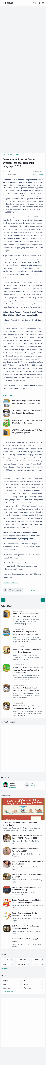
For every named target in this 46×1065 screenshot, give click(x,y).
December (6, 988)
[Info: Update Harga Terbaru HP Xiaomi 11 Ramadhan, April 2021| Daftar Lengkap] (6, 406)
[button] (38, 174)
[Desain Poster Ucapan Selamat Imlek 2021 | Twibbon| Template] (7, 906)
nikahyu (7, 3)
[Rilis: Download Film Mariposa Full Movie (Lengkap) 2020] (7, 867)
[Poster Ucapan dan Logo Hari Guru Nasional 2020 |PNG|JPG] (7, 919)
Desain (36, 959)
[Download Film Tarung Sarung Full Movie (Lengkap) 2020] (7, 880)
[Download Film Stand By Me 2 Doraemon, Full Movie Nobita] (23, 819)
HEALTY (6, 964)
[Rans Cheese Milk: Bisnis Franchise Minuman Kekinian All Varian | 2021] (6, 691)
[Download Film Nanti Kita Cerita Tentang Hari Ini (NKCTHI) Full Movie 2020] (7, 841)
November (27, 988)
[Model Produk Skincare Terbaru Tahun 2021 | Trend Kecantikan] (6, 653)
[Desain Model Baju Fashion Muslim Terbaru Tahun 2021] (7, 854)
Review (15, 583)
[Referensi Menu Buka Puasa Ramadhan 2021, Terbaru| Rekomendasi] (6, 426)
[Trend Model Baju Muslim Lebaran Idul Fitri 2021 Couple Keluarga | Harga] (6, 416)
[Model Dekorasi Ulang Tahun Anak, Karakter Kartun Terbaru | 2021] (6, 709)
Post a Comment (16, 590)
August (5, 981)
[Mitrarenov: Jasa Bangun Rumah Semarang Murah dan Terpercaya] (6, 635)
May (4, 984)
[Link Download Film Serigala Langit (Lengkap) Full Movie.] (7, 932)
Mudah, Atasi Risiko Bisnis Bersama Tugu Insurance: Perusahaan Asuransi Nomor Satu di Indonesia (28, 670)
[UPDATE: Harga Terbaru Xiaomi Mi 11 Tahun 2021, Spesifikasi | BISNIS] (6, 436)
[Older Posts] (3, 600)
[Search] (39, 3)
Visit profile (12, 787)
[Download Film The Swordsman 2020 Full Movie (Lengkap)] (7, 893)
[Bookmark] (5, 591)
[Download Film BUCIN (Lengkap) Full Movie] (7, 945)
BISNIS (7, 583)
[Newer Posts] (43, 600)
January (26, 984)
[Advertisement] (23, 30)
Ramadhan (21, 964)
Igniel (38, 1060)
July (25, 981)
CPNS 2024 (22, 959)
